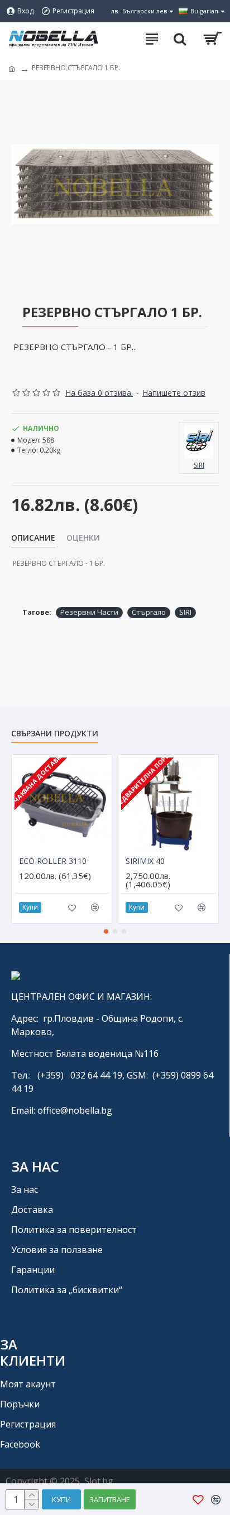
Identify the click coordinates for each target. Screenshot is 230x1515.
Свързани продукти (54, 734)
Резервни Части (89, 612)
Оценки (83, 538)
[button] (106, 931)
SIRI (185, 612)
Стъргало (149, 612)
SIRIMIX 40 (145, 861)
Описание (33, 538)
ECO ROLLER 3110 (53, 861)
